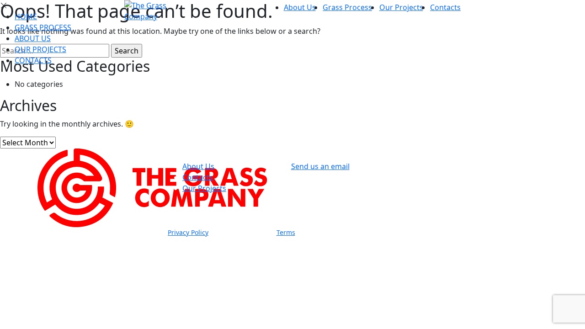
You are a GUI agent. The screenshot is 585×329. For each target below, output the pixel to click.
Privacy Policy (188, 232)
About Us (300, 7)
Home (26, 16)
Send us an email (320, 166)
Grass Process (347, 7)
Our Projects (401, 7)
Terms (286, 232)
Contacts (445, 7)
